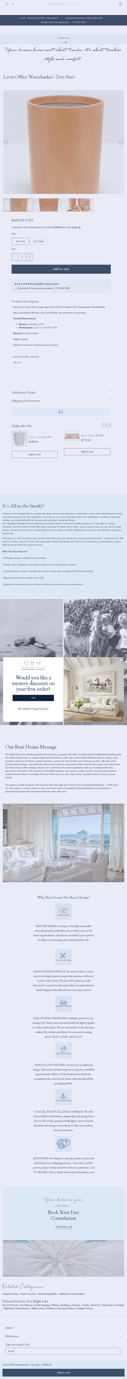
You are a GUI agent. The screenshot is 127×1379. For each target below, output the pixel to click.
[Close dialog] (121, 660)
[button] (33, 687)
